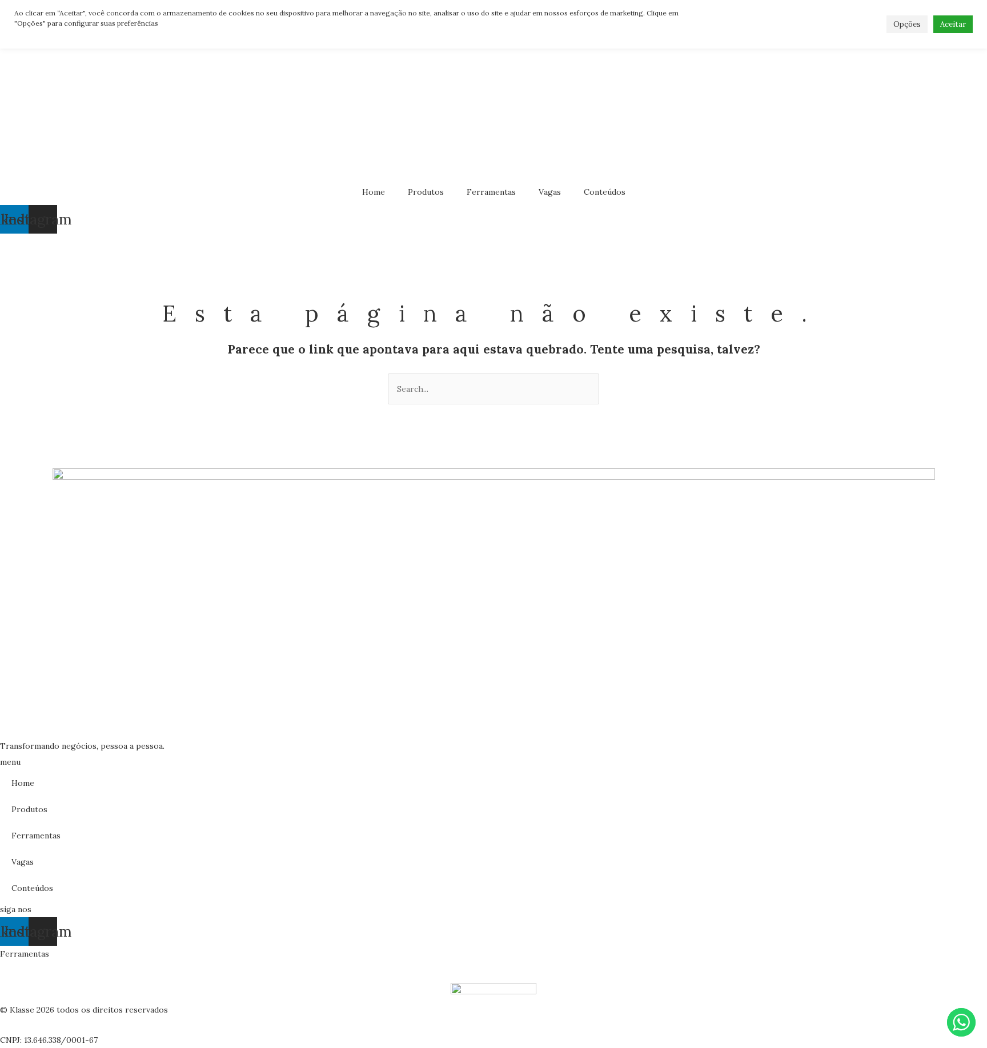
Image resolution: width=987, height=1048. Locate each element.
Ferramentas (491, 192)
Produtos (426, 192)
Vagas (550, 192)
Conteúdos (604, 192)
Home (373, 192)
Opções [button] (907, 24)
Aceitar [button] (953, 24)
